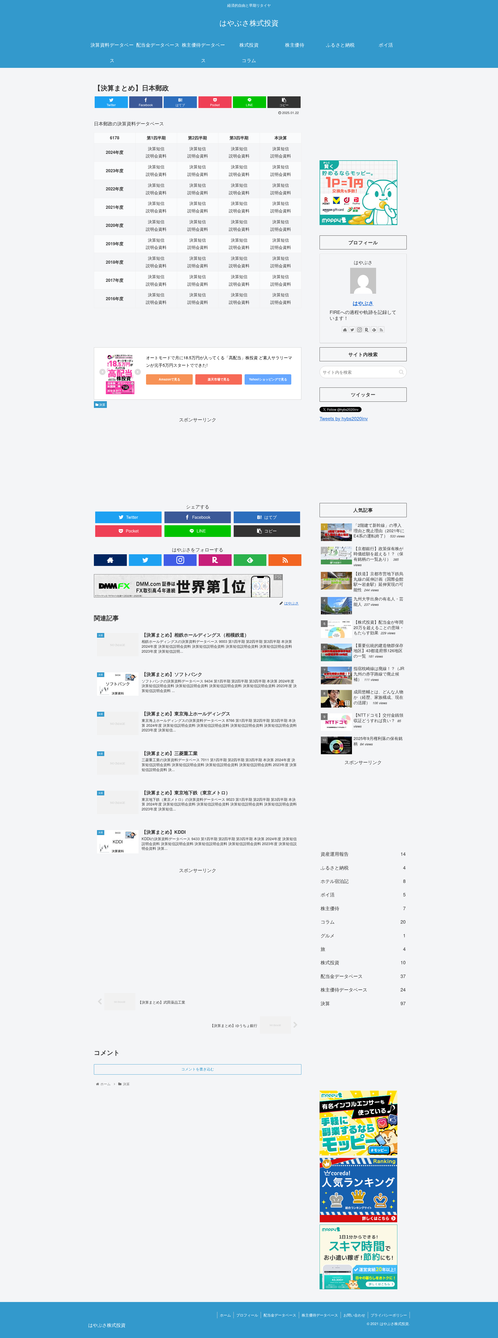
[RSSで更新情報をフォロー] (284, 560)
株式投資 (363, 962)
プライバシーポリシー (389, 1315)
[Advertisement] (197, 459)
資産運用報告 (363, 853)
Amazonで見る (169, 379)
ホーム (225, 1315)
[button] (401, 372)
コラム (363, 921)
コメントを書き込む (197, 1069)
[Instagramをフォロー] (180, 560)
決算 (101, 404)
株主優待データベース (363, 989)
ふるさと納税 (363, 867)
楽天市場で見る (219, 379)
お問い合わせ (354, 1315)
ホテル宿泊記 (363, 880)
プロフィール (247, 1315)
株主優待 (363, 908)
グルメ (363, 935)
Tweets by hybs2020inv (344, 418)
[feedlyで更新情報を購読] (250, 560)
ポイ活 (363, 894)
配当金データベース (363, 976)
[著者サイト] (110, 560)
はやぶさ (363, 303)
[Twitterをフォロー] (145, 560)
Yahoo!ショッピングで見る (268, 379)
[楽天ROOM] (215, 560)
